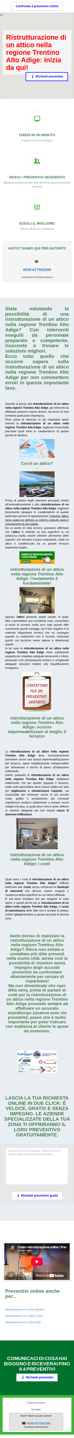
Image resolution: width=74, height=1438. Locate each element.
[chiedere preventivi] (37, 448)
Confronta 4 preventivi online (37, 6)
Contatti (36, 1409)
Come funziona (36, 1402)
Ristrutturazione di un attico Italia (23, 1322)
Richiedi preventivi (49, 76)
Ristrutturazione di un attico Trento (24, 1315)
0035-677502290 (37, 270)
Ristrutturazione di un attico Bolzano (24, 1309)
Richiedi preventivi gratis (39, 1195)
